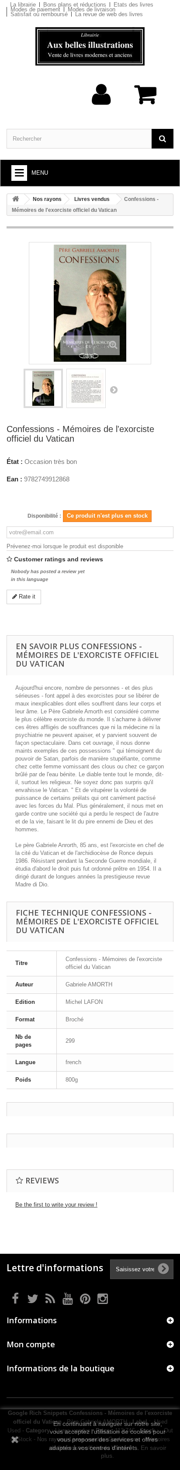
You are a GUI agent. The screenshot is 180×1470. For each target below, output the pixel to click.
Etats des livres (133, 4)
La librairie (23, 4)
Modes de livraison (91, 9)
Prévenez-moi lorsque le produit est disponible (65, 546)
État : (15, 461)
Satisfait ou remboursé (39, 14)
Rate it (26, 596)
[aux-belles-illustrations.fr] (90, 46)
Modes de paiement (35, 9)
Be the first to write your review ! (56, 1204)
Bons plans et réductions (74, 4)
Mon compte (31, 1344)
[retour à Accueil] (15, 199)
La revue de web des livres (109, 14)
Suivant (113, 389)
